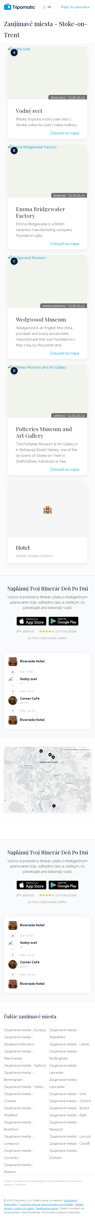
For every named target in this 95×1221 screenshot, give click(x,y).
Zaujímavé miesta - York (67, 1094)
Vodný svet (29, 110)
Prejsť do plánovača (75, 7)
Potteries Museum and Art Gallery (44, 432)
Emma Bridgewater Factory (40, 212)
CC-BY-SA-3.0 (76, 415)
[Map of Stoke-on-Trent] (47, 780)
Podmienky (11, 1204)
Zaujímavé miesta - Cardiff (69, 1144)
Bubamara (59, 195)
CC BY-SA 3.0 (77, 195)
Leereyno (59, 415)
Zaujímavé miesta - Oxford (70, 1101)
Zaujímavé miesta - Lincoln (70, 1137)
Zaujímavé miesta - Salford (25, 1066)
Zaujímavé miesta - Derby (24, 1087)
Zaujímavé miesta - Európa (25, 1030)
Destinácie (70, 1200)
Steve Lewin (58, 97)
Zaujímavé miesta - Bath (68, 1115)
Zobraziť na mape (64, 133)
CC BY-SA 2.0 (76, 97)
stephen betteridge (54, 305)
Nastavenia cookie (47, 1208)
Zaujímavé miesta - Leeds (69, 1044)
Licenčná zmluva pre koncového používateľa (46, 1204)
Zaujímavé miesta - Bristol (69, 1108)
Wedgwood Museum (41, 319)
